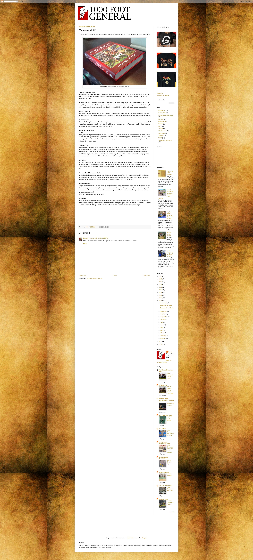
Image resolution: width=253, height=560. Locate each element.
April (162, 330)
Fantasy (160, 119)
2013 (160, 300)
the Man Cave (163, 499)
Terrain (160, 135)
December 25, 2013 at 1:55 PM (98, 238)
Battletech (161, 110)
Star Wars (161, 133)
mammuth (130, 538)
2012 (160, 341)
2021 (160, 279)
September (164, 317)
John (87, 227)
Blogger (144, 538)
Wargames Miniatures (165, 140)
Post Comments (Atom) (94, 278)
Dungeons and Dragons (165, 115)
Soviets (160, 128)
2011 (160, 344)
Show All (172, 512)
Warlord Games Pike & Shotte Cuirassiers (170, 390)
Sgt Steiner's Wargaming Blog (164, 442)
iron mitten (162, 428)
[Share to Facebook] (106, 227)
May (162, 327)
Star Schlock (162, 131)
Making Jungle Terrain (169, 234)
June (162, 325)
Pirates (160, 124)
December (163, 303)
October (163, 314)
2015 (160, 295)
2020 (160, 282)
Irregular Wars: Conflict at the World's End (166, 400)
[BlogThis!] (102, 227)
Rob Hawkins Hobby (165, 415)
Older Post (147, 275)
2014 (160, 298)
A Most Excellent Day (169, 462)
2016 (160, 292)
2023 (160, 276)
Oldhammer (162, 121)
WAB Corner (163, 385)
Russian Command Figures (170, 502)
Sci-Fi (160, 126)
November (163, 311)
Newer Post (82, 275)
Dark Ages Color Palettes (170, 172)
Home (115, 275)
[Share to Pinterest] (108, 227)
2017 (160, 290)
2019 (160, 284)
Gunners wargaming (165, 485)
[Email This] (100, 227)
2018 (160, 287)
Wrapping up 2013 (166, 305)
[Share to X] (104, 227)
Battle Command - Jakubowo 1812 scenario (170, 449)
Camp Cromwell (164, 472)
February (163, 335)
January (163, 338)
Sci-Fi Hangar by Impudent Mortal (170, 253)
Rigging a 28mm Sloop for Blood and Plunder (170, 215)
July (161, 322)
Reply (85, 243)
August (162, 319)
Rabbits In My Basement (163, 458)
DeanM (85, 238)
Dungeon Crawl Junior (167, 308)
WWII (160, 138)
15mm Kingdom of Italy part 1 (170, 489)
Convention (162, 112)
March (162, 333)
